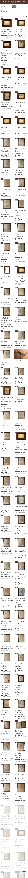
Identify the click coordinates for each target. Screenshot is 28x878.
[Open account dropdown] (23, 6)
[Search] (4, 6)
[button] (2, 16)
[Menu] (1, 6)
